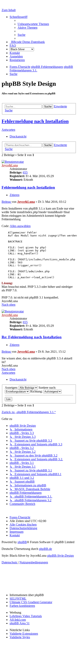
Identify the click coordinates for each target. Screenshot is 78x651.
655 (25, 172)
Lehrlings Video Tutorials (26, 616)
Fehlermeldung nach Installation (35, 121)
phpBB (22, 542)
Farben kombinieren (22, 605)
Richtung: (36, 391)
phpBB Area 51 (20, 623)
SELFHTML (18, 598)
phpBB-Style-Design (60, 555)
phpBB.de (45, 548)
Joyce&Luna (10, 165)
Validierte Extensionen (24, 633)
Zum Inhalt (9, 10)
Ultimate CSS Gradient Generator (31, 602)
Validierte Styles (20, 637)
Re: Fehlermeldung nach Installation (32, 337)
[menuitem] (33, 24)
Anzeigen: (12, 387)
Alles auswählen (20, 226)
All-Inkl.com (18, 619)
